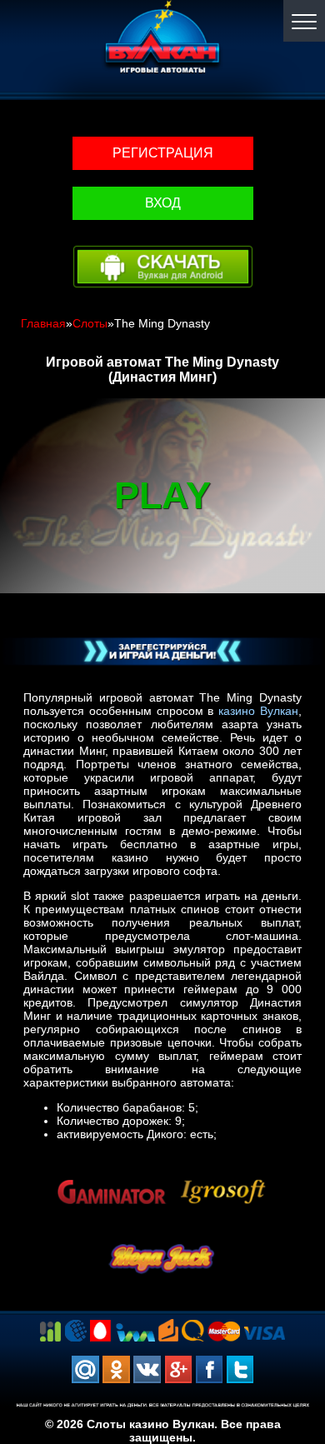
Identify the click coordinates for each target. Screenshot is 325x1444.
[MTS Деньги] (101, 1330)
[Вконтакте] (147, 1369)
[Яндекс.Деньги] (168, 1330)
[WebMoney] (75, 1330)
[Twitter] (239, 1369)
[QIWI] (193, 1330)
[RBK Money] (50, 1331)
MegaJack (163, 1238)
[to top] (287, 1344)
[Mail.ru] (85, 1369)
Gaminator (112, 1170)
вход (163, 203)
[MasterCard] (224, 1330)
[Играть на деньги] (162, 651)
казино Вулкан (258, 710)
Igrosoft (223, 1170)
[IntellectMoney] (135, 1332)
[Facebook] (208, 1369)
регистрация (162, 153)
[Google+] (178, 1369)
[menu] (304, 21)
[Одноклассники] (116, 1369)
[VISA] (265, 1332)
